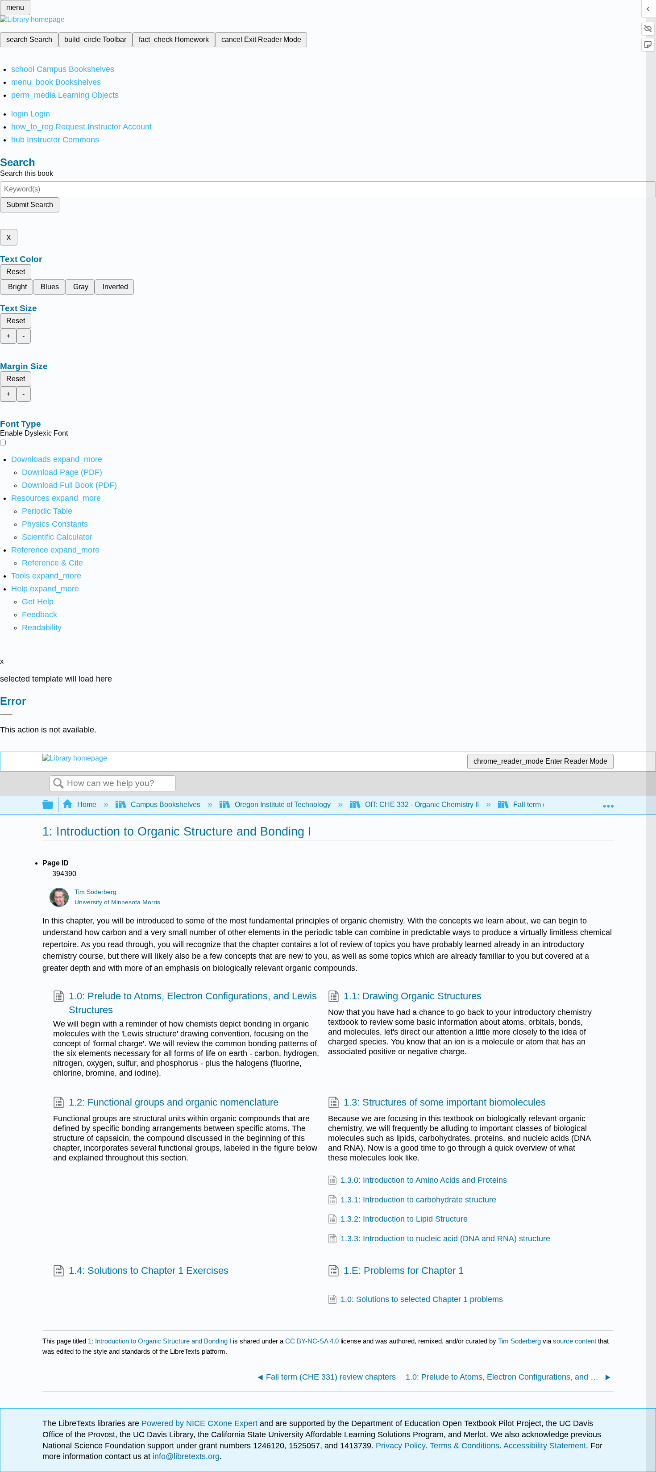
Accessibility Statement (544, 1445)
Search (58, 783)
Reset (15, 271)
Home (86, 804)
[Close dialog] (6, 714)
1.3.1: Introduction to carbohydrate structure (418, 1199)
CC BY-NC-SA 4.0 (312, 1341)
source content (574, 1341)
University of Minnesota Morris (117, 902)
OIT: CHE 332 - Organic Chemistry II (422, 804)
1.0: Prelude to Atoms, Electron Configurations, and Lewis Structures (193, 1002)
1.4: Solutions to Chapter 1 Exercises (148, 1270)
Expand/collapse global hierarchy (53, 805)
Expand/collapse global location (608, 802)
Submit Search (29, 204)
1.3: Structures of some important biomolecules (445, 1102)
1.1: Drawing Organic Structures (413, 996)
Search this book (26, 173)
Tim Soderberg (95, 892)
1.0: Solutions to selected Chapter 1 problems (421, 1299)
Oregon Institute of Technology (282, 804)
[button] (39, 614)
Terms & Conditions (464, 1445)
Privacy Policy (400, 1445)
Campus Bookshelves (165, 804)
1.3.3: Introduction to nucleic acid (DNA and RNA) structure (445, 1238)
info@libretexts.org (185, 1456)
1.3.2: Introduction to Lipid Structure (404, 1218)
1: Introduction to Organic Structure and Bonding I (159, 1341)
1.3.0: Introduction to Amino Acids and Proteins (423, 1180)
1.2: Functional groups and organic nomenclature (173, 1102)
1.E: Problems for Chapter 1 (404, 1270)
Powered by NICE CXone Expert (200, 1423)
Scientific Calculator (57, 536)
